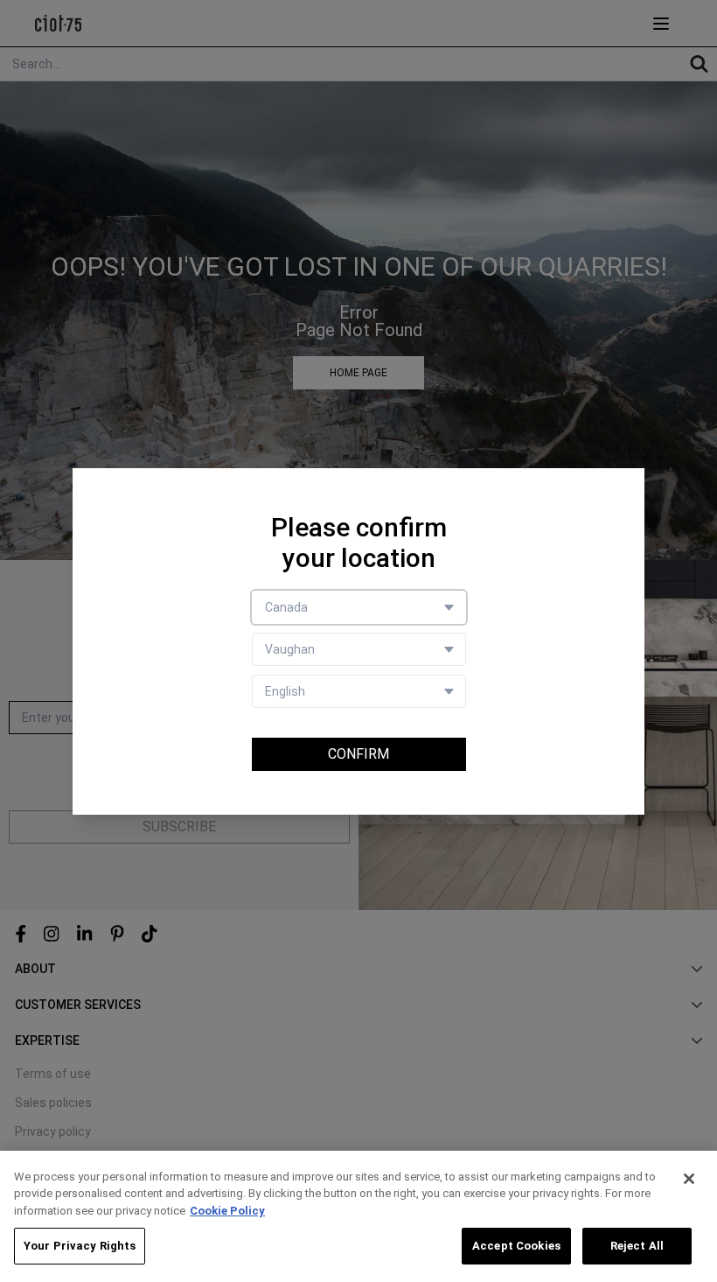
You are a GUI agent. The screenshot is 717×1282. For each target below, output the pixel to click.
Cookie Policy (227, 1210)
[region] (358, 1216)
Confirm (358, 754)
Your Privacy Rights (80, 1245)
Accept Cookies (516, 1245)
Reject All (637, 1245)
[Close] (689, 1178)
